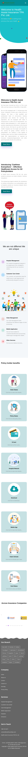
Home (2, 674)
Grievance (3, 716)
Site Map (3, 686)
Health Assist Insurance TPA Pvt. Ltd (10, 735)
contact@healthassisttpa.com (8, 732)
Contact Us (3, 683)
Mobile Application (6, 710)
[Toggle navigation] (25, 3)
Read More (6, 144)
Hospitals (3, 713)
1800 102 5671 (4, 729)
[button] (6, 626)
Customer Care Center (6, 704)
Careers (3, 680)
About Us (3, 677)
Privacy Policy (4, 689)
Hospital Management (6, 701)
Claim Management (6, 707)
